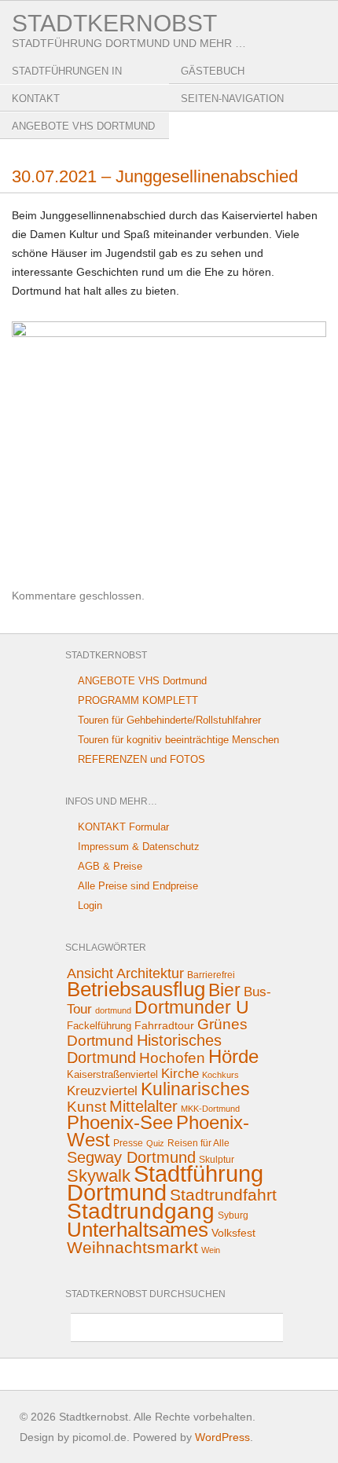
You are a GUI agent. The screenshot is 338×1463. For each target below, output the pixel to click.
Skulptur (216, 1159)
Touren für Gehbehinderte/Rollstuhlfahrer (169, 720)
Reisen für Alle (198, 1143)
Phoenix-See (120, 1122)
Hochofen (172, 1057)
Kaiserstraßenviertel (112, 1074)
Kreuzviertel (102, 1091)
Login (90, 905)
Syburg (233, 1215)
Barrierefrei (211, 975)
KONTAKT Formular (123, 827)
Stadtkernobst (114, 23)
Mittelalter (143, 1106)
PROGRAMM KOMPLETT (138, 700)
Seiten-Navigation (232, 98)
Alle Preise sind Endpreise (138, 886)
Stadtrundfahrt (223, 1195)
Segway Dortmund (131, 1157)
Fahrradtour (164, 1025)
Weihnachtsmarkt (132, 1247)
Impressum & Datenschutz (139, 846)
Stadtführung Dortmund (165, 1182)
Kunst (86, 1106)
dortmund (113, 1010)
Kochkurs (220, 1075)
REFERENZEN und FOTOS (141, 759)
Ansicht (90, 973)
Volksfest (233, 1232)
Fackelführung (99, 1026)
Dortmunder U (191, 1007)
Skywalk (98, 1176)
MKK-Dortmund (210, 1108)
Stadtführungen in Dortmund (67, 83)
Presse (128, 1143)
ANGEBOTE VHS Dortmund (83, 126)
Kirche (180, 1073)
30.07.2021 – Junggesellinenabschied (155, 176)
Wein (210, 1250)
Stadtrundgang (141, 1211)
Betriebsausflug (136, 989)
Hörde (233, 1056)
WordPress (222, 1437)
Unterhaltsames (137, 1229)
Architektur (150, 973)
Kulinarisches (195, 1089)
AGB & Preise (110, 866)
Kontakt (36, 98)
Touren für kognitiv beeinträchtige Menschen (178, 740)
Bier (224, 990)
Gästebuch (212, 71)
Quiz (155, 1143)
